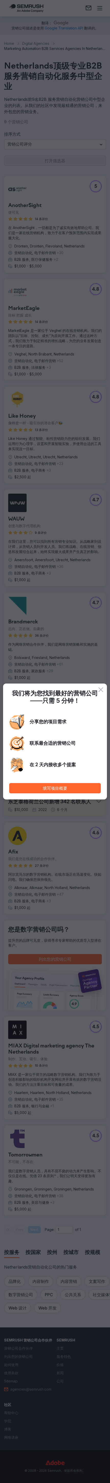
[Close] (101, 690)
